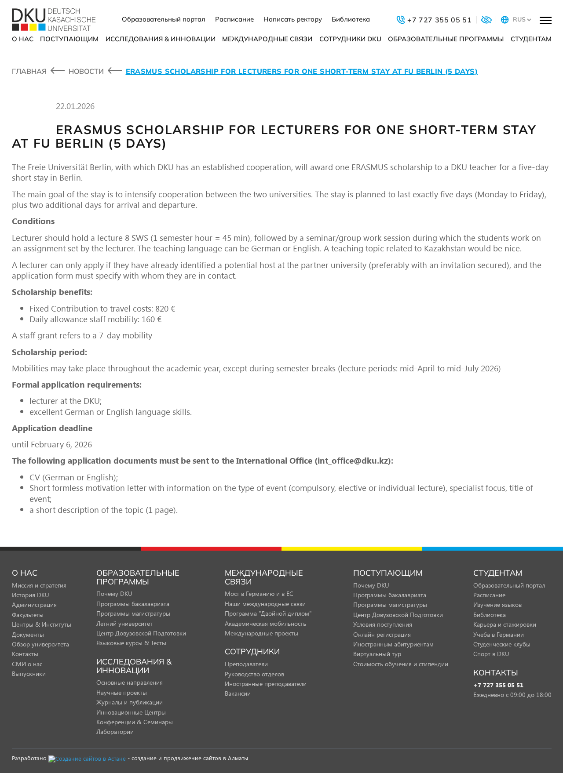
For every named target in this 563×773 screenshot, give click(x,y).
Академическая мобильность (265, 623)
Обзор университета (40, 644)
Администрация (34, 604)
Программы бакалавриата (132, 603)
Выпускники (29, 673)
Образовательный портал (163, 19)
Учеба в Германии (498, 634)
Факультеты (28, 614)
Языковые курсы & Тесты (131, 643)
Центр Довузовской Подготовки (141, 633)
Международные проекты (261, 633)
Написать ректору (292, 19)
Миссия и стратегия (39, 585)
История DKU (30, 595)
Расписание (234, 19)
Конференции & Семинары (134, 722)
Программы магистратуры (133, 613)
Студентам (531, 39)
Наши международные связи (265, 603)
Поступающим (69, 39)
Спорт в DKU (491, 654)
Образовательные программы (446, 39)
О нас (22, 39)
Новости (86, 71)
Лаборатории (115, 731)
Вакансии (238, 693)
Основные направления (129, 682)
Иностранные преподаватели (266, 683)
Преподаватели (246, 664)
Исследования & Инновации (161, 39)
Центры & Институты (41, 624)
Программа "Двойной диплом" (268, 613)
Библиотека (351, 19)
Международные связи (267, 39)
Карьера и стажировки (504, 624)
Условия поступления (382, 624)
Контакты (25, 654)
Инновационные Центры (131, 712)
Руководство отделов (254, 674)
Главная (29, 71)
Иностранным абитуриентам (393, 644)
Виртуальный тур (377, 654)
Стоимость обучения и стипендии (400, 664)
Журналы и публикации (129, 702)
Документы (28, 634)
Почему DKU (114, 593)
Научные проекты (121, 692)
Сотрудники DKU (350, 39)
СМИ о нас (27, 664)
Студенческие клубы (501, 644)
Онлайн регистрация (382, 634)
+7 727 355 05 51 (498, 685)
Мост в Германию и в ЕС (259, 593)
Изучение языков (497, 604)
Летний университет (124, 623)
